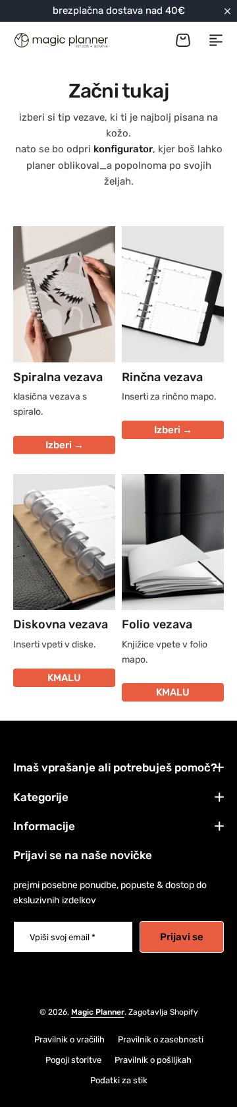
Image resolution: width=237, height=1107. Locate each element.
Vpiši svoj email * (62, 937)
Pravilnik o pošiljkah (153, 1060)
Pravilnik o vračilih (69, 1039)
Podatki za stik (118, 1080)
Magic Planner (97, 1012)
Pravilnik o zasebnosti (160, 1039)
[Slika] (64, 294)
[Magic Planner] (60, 40)
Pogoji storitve (73, 1060)
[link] (64, 542)
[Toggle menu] (215, 40)
